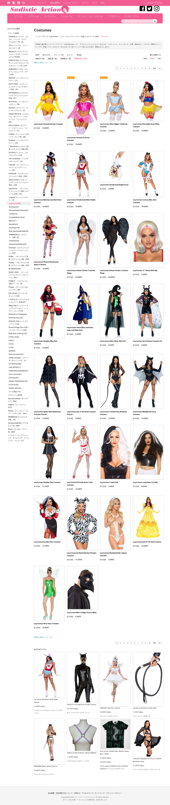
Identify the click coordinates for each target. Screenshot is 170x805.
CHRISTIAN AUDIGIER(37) (18, 371)
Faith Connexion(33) (16, 354)
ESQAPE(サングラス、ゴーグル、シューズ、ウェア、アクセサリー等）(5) (18, 39)
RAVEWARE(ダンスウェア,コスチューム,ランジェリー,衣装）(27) (19, 95)
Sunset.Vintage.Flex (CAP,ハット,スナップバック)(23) (19, 328)
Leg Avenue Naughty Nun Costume (47, 482)
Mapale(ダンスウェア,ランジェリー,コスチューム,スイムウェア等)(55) (19, 54)
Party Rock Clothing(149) (18, 333)
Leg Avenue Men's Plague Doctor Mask (82, 612)
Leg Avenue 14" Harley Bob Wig (145, 270)
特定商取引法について (64, 793)
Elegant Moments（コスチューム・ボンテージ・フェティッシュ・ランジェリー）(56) (19, 118)
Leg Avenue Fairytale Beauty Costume (48, 124)
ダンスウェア (49, 16)
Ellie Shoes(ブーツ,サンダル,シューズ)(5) (18, 294)
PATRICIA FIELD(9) (16, 317)
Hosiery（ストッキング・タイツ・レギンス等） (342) (18, 411)
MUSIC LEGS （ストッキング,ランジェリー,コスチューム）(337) (19, 275)
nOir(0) (11, 344)
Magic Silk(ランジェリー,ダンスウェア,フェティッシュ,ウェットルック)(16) (19, 308)
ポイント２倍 (59, 55)
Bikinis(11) (13, 220)
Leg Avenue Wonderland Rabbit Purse (114, 184)
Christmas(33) (14, 240)
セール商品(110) (14, 391)
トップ (31, 2)
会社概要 (51, 793)
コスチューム (33, 16)
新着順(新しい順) (81, 58)
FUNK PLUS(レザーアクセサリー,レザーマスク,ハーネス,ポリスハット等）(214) (19, 63)
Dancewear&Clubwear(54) (18, 210)
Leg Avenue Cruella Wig (109, 482)
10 (149, 68)
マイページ (42, 2)
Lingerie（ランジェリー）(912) (17, 405)
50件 (145, 58)
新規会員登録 (55, 2)
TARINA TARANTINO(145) (18, 381)
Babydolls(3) (13, 224)
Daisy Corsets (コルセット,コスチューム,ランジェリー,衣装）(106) (19, 182)
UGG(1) (11, 340)
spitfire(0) (12, 351)
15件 (159, 58)
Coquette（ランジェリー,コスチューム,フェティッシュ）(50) (18, 167)
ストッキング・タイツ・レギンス (89, 16)
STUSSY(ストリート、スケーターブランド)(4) (18, 153)
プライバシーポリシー (114, 793)
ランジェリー (66, 16)
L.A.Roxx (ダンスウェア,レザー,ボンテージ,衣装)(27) (19, 300)
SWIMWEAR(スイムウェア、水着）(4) (17, 235)
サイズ (94, 2)
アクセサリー (113, 16)
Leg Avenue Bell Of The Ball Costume (147, 542)
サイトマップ (99, 793)
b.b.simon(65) (14, 384)
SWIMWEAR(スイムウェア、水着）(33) (18, 418)
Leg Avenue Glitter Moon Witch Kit (113, 341)
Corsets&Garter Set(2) (17, 217)
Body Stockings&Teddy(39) (18, 231)
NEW (37, 55)
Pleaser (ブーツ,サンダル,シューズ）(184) (18, 288)
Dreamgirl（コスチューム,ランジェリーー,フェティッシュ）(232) (19, 250)
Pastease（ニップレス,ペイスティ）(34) (19, 141)
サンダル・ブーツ (131, 16)
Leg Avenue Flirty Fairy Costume (46, 623)
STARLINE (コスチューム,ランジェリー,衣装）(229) (18, 174)
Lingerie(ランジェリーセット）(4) (18, 198)
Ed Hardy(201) (14, 377)
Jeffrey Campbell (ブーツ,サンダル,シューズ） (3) (18, 358)
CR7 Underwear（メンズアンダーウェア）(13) (18, 159)
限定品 (79, 55)
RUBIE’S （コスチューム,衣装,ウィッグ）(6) (18, 282)
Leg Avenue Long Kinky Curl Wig (145, 482)
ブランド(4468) (13, 33)
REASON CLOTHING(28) (18, 314)
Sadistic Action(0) (15, 388)
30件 (152, 58)
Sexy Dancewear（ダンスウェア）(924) (18, 399)
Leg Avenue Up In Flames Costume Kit (147, 341)
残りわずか (47, 55)
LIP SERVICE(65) (15, 364)
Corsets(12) (13, 214)
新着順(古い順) (65, 58)
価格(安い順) (39, 58)
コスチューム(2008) (15, 395)
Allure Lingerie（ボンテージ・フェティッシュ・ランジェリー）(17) (18, 128)
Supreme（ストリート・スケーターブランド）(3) (18, 108)
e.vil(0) (11, 347)
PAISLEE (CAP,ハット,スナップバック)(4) (18, 322)
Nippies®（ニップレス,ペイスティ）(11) (19, 79)
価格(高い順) (52, 58)
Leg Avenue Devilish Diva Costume (47, 542)
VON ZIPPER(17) (15, 367)
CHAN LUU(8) (14, 337)
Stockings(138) (14, 227)
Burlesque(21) (14, 207)
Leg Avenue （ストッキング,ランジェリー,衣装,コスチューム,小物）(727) (19, 191)
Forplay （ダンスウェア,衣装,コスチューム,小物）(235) (19, 263)
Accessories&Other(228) (18, 244)
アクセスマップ (87, 793)
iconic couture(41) (15, 374)
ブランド (18, 16)
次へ (160, 68)
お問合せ (77, 793)
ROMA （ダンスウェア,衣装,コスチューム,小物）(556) (19, 257)
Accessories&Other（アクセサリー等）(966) (18, 424)
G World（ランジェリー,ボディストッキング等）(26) (19, 135)
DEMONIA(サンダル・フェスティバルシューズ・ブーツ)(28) (18, 71)
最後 (154, 68)
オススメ (70, 55)
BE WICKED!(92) (15, 268)
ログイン (85, 2)
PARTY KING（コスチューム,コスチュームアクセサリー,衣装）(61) (18, 86)
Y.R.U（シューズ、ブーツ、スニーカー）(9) (19, 46)
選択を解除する (155, 55)
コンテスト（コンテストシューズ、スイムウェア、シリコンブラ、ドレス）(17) (18, 438)
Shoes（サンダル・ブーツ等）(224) (17, 430)
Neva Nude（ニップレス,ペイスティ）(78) (18, 102)
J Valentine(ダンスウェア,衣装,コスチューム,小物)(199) (19, 147)
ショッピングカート (71, 2)
